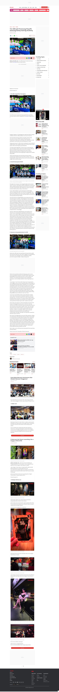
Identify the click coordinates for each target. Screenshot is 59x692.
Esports (27, 116)
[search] (40, 7)
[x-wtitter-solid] (31, 58)
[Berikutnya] (35, 366)
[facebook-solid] (29, 58)
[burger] (48, 7)
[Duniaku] (11, 7)
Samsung (14, 62)
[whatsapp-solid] (27, 58)
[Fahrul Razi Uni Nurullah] (11, 358)
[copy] (33, 58)
